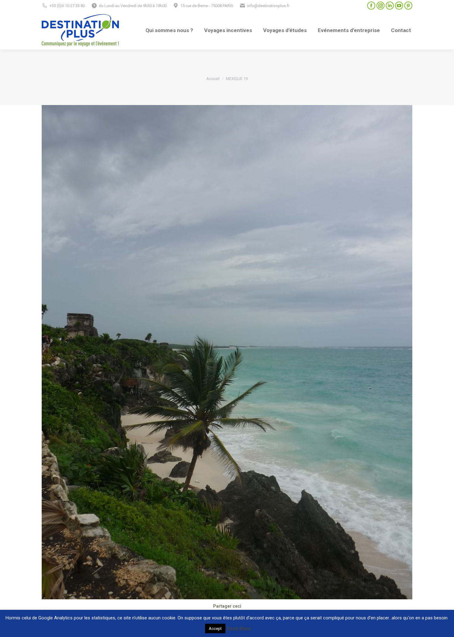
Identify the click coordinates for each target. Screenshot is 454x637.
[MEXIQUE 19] (227, 352)
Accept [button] (215, 628)
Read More (239, 628)
